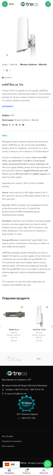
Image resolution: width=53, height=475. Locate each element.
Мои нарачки (8, 446)
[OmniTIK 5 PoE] (39, 315)
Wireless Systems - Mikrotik (33, 64)
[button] (47, 464)
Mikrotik (13, 64)
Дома (4, 64)
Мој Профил (7, 436)
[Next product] (10, 70)
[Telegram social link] (23, 125)
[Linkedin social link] (19, 125)
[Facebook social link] (9, 125)
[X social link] (13, 125)
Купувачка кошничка (12, 441)
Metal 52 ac (14, 329)
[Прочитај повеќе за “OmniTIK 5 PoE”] (47, 307)
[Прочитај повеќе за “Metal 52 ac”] (22, 307)
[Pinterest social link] (16, 125)
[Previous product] (3, 70)
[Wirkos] (14, 359)
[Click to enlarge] (7, 55)
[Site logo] (29, 4)
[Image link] (17, 373)
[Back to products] (7, 70)
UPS (38, 359)
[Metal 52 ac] (14, 315)
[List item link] (26, 389)
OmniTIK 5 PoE (39, 329)
